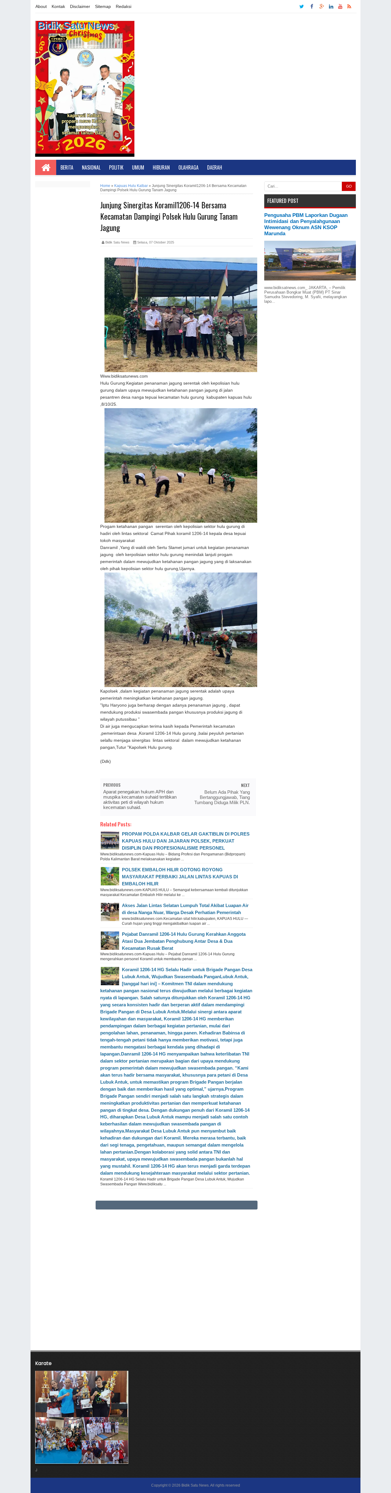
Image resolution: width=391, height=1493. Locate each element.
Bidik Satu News (76, 25)
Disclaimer (80, 6)
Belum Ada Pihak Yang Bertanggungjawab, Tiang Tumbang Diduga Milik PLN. (222, 797)
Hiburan (161, 167)
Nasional (91, 167)
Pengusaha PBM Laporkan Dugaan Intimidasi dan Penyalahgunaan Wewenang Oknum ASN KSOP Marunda (306, 224)
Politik (116, 167)
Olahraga (188, 167)
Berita (66, 167)
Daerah (214, 167)
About (41, 6)
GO (349, 186)
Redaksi (123, 6)
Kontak (58, 6)
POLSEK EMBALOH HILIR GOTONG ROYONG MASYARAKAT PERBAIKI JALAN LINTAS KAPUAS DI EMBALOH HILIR (180, 876)
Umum (138, 167)
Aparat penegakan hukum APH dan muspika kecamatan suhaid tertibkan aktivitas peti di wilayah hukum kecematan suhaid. (140, 799)
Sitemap (103, 6)
